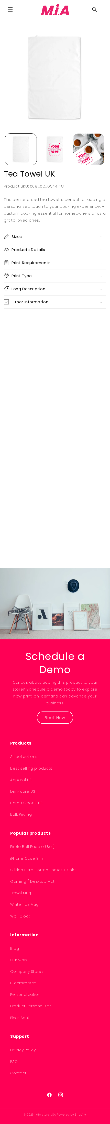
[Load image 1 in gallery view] (21, 149)
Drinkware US (22, 791)
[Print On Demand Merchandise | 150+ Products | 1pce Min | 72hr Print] (55, 9)
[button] (10, 9)
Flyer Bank (20, 1017)
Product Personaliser (30, 1006)
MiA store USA (46, 1114)
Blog (14, 948)
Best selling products (31, 768)
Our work (18, 960)
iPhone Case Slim (27, 858)
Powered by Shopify (71, 1114)
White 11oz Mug (24, 904)
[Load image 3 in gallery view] (88, 149)
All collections (24, 756)
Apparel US (21, 779)
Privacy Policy (23, 1050)
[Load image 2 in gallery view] (55, 149)
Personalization (25, 994)
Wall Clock (20, 916)
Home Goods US (26, 802)
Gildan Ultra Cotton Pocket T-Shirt (43, 869)
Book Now (55, 717)
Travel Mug (20, 893)
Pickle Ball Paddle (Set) (32, 846)
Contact (18, 1073)
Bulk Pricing (21, 814)
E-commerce (23, 983)
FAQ (14, 1061)
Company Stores (26, 971)
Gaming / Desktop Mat (32, 881)
